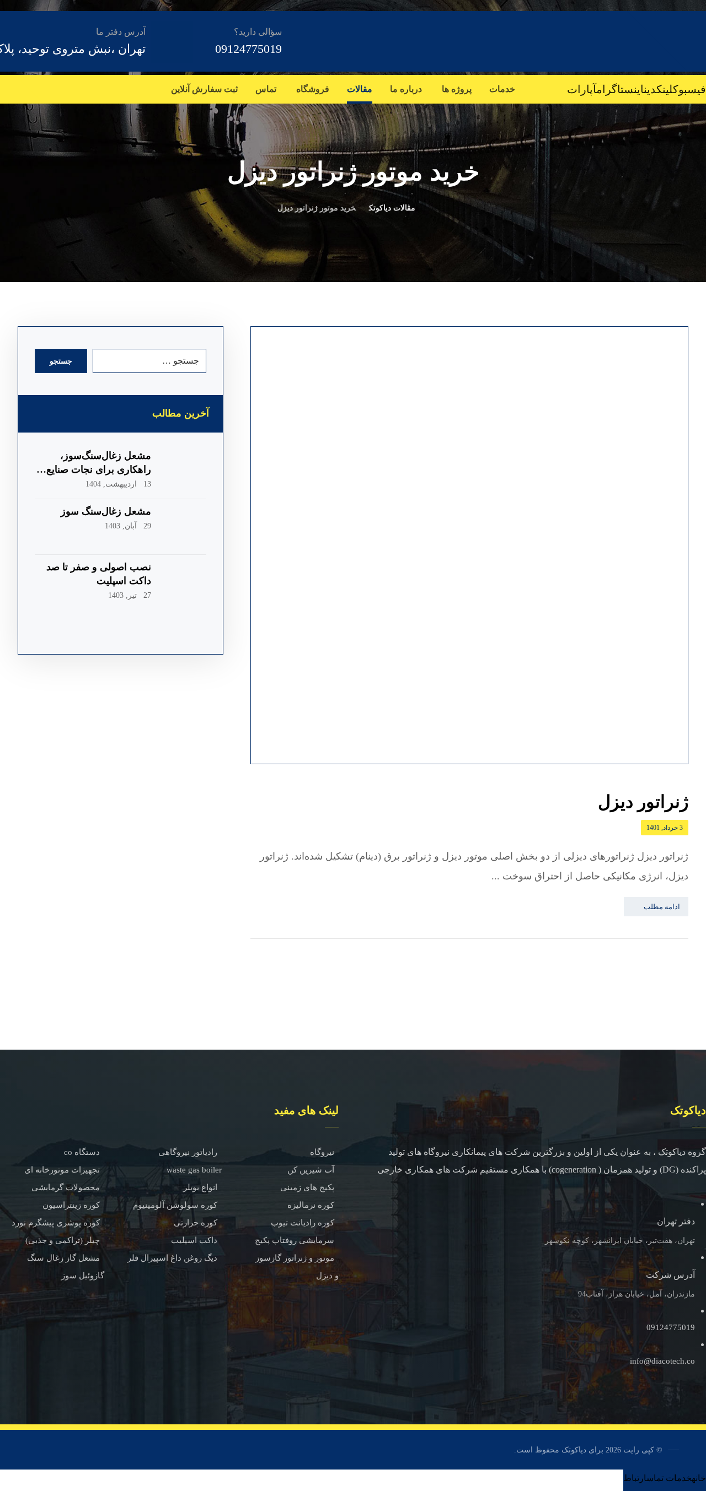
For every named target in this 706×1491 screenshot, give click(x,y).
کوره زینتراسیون (71, 1205)
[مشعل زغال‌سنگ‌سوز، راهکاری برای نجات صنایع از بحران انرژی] (184, 471)
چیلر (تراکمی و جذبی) (62, 1240)
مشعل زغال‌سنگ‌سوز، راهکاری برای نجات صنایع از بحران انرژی (93, 469)
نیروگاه (322, 1152)
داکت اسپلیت (194, 1240)
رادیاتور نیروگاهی (187, 1152)
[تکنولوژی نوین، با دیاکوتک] (628, 40)
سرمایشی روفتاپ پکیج (294, 1240)
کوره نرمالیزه (310, 1205)
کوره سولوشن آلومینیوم (175, 1205)
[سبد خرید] (0, 86)
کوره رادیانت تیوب (302, 1222)
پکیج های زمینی (307, 1187)
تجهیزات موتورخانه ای (62, 1169)
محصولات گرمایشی (65, 1187)
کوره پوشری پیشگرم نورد (56, 1222)
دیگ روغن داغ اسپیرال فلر (172, 1258)
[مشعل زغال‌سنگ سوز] (184, 527)
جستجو (61, 361)
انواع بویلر (200, 1187)
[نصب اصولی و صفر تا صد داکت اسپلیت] (184, 582)
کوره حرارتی (195, 1222)
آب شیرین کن (310, 1169)
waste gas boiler (194, 1169)
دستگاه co (82, 1152)
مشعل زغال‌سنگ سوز (106, 511)
